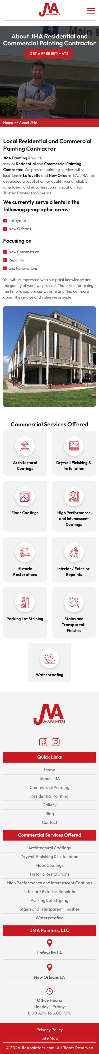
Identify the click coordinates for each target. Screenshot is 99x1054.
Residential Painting (49, 796)
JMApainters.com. (38, 1048)
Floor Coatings (49, 865)
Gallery (49, 805)
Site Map (49, 1038)
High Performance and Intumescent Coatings (49, 883)
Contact (49, 822)
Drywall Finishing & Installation (49, 856)
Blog (49, 813)
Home (8, 122)
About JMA (49, 778)
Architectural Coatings (49, 848)
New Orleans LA (49, 977)
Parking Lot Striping (49, 900)
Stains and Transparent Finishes (50, 909)
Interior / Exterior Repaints (49, 891)
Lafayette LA (49, 953)
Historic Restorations (49, 874)
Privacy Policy (49, 1030)
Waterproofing (50, 918)
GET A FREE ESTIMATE (49, 53)
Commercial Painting (49, 787)
